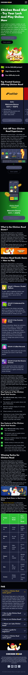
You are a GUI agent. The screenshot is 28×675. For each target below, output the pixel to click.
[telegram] (16, 666)
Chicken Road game (8, 502)
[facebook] (12, 666)
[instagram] (19, 666)
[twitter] (9, 666)
